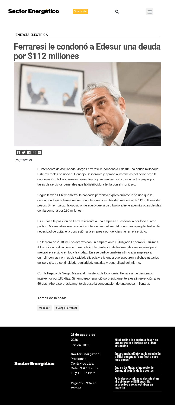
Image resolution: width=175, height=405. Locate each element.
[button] (117, 11)
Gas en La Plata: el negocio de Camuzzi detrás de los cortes (134, 370)
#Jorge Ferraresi (66, 307)
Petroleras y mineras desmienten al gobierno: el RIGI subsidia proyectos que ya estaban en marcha (137, 383)
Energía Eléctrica (32, 35)
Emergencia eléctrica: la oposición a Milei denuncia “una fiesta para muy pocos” (138, 357)
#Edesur (44, 307)
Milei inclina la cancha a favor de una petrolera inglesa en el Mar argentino (136, 343)
